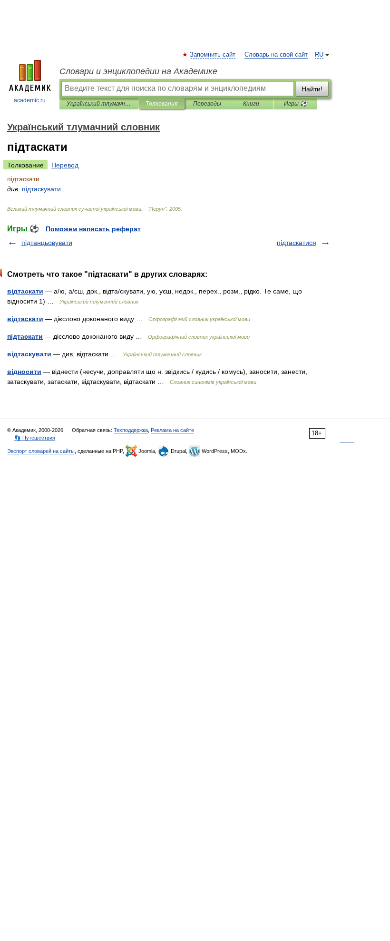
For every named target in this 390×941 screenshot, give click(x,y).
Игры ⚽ (295, 103)
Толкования (161, 103)
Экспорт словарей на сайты (41, 451)
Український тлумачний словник (99, 103)
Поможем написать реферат (93, 229)
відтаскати (25, 291)
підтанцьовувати (46, 242)
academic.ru (30, 100)
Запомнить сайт (213, 54)
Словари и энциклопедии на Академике (138, 71)
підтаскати (25, 336)
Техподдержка (131, 430)
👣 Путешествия (34, 438)
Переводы (207, 103)
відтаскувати (29, 354)
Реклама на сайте (172, 430)
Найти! (312, 89)
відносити (24, 371)
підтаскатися (296, 242)
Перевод (64, 165)
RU (319, 54)
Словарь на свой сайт (276, 54)
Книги (251, 103)
